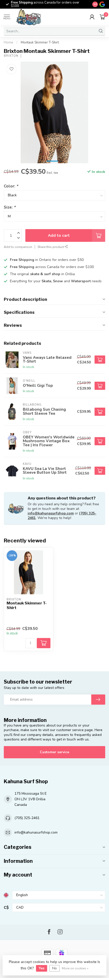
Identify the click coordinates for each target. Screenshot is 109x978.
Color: (11, 186)
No (54, 968)
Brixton (11, 55)
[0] (102, 17)
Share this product (51, 247)
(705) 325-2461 (27, 818)
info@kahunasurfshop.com (51, 513)
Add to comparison (18, 247)
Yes (41, 968)
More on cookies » (75, 968)
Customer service (54, 752)
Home (8, 42)
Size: (9, 207)
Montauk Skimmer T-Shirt (40, 42)
